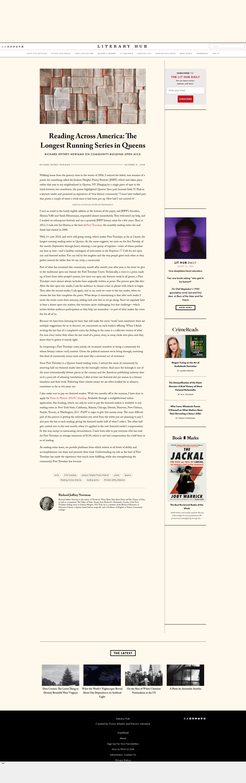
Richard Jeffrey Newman (55, 164)
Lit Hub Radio (127, 53)
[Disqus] (93, 549)
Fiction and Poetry (61, 53)
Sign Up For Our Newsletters (123, 743)
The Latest (123, 653)
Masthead (123, 732)
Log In (215, 53)
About (123, 738)
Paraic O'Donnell (186, 418)
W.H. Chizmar (187, 394)
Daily (185, 263)
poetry (116, 475)
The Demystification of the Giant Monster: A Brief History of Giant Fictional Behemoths (185, 386)
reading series (93, 480)
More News (185, 307)
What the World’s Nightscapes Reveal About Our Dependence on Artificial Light (102, 693)
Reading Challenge (166, 53)
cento (56, 475)
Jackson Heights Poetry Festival (95, 475)
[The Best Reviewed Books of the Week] (187, 472)
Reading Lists (144, 53)
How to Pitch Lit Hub (123, 749)
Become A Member (107, 53)
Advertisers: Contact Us (123, 754)
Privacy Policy (123, 760)
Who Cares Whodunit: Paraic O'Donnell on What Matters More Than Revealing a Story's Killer (185, 410)
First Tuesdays (94, 225)
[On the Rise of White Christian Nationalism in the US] (144, 683)
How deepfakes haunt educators (185, 270)
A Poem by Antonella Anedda (185, 689)
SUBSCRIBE (185, 99)
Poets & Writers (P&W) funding (67, 398)
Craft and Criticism (37, 53)
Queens (128, 475)
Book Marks (186, 53)
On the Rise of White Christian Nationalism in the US (144, 691)
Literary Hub (123, 46)
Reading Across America (71, 480)
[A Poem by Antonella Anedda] (185, 683)
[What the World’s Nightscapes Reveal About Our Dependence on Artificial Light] (102, 683)
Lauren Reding (187, 371)
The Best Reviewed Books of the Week (186, 506)
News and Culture (84, 53)
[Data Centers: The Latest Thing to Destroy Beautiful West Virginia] (60, 683)
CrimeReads (202, 53)
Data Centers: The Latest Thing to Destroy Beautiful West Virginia (60, 691)
